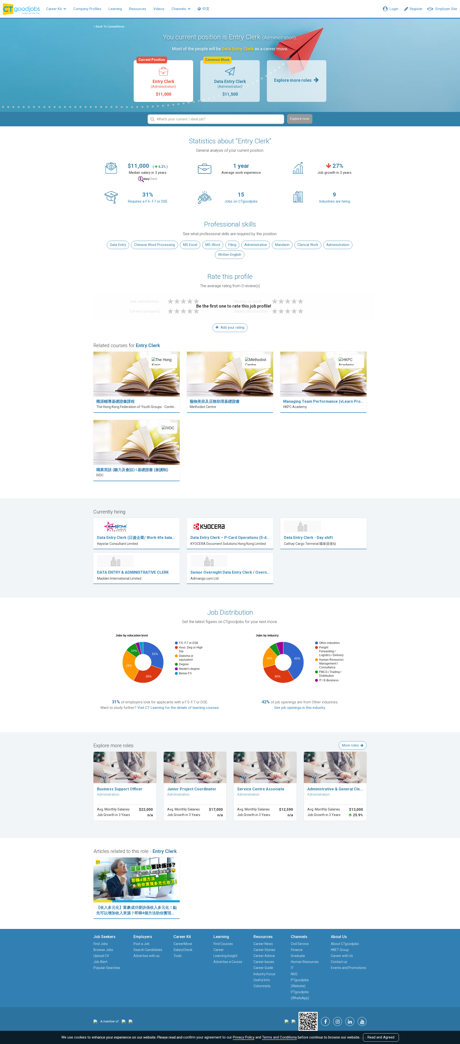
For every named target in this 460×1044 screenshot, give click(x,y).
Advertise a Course (227, 962)
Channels (179, 9)
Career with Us (342, 956)
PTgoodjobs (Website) (300, 983)
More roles (350, 745)
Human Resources (305, 962)
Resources (137, 9)
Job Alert (100, 962)
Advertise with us (146, 956)
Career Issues (263, 962)
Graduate (298, 956)
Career (218, 950)
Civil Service (300, 944)
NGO (294, 974)
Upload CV (101, 956)
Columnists (261, 986)
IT (292, 968)
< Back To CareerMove (108, 26)
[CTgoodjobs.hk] (95, 1021)
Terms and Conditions (279, 1037)
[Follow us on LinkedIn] (349, 1021)
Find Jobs (100, 944)
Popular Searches (106, 968)
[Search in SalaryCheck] (147, 179)
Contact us (339, 962)
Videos (158, 9)
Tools (177, 956)
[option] (163, 81)
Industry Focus (264, 974)
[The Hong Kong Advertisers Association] (124, 1021)
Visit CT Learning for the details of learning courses (178, 708)
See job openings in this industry (299, 708)
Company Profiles (87, 9)
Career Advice (264, 956)
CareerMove (182, 944)
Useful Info (261, 980)
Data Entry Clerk (225, 78)
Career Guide (263, 968)
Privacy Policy (243, 1037)
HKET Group (340, 950)
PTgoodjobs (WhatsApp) (300, 995)
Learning (115, 9)
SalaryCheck (182, 950)
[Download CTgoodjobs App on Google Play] (293, 1021)
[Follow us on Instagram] (337, 1021)
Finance (297, 950)
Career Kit (54, 9)
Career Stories (264, 950)
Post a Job (141, 944)
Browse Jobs (103, 950)
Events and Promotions (348, 968)
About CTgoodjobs (345, 944)
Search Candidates (147, 950)
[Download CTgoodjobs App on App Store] (286, 1021)
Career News (263, 944)
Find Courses (223, 944)
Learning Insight (225, 956)
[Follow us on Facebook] (325, 1021)
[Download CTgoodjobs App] (308, 1021)
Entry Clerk (157, 78)
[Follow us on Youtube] (362, 1021)
